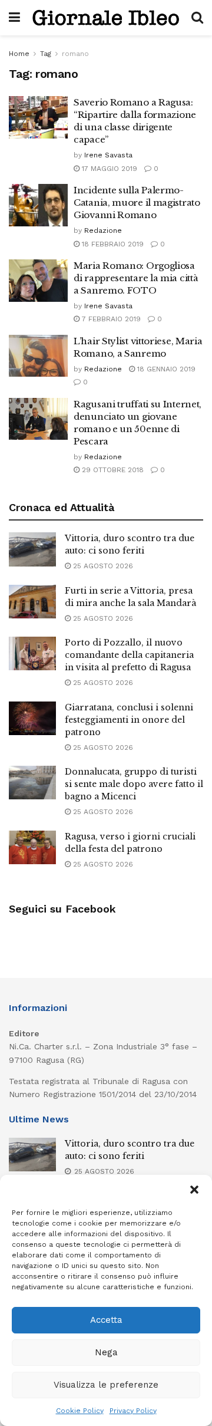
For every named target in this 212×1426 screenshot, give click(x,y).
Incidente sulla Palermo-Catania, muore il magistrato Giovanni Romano (137, 202)
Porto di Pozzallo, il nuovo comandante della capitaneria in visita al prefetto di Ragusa (129, 655)
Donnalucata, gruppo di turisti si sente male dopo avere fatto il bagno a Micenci (134, 784)
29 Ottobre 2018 (112, 470)
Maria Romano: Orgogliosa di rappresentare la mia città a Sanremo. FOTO (136, 278)
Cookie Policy (80, 1411)
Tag (45, 54)
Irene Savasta (108, 155)
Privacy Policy (133, 1411)
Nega (106, 1352)
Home (19, 54)
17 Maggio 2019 (108, 168)
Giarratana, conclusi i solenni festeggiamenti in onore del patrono (129, 719)
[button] (194, 1190)
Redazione (103, 230)
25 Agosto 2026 (102, 566)
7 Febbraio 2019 (110, 319)
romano (75, 54)
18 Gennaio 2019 (165, 369)
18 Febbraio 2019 (112, 244)
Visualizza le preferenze (106, 1384)
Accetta (106, 1320)
